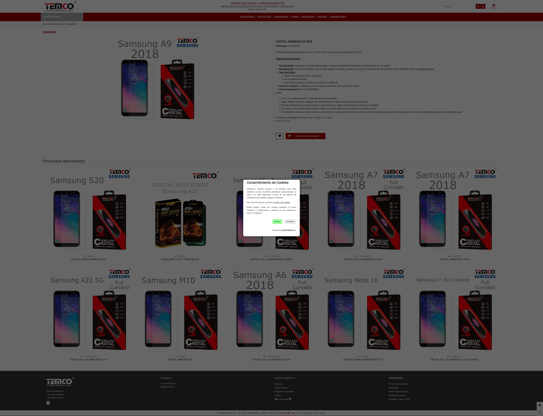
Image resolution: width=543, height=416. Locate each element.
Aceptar (277, 221)
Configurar (290, 221)
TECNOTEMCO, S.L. (289, 230)
